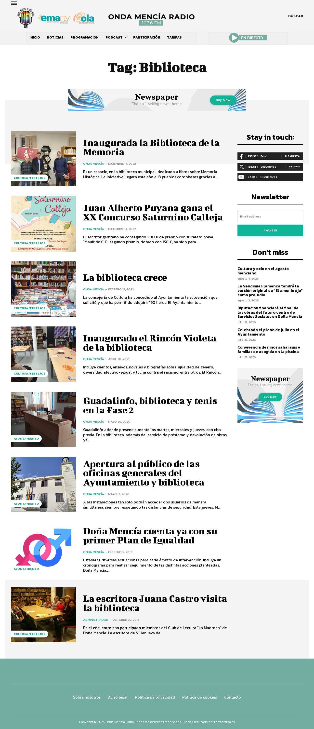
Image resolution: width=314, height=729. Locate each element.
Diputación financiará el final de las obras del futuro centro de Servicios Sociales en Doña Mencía (269, 312)
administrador (95, 619)
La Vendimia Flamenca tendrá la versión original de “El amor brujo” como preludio (270, 290)
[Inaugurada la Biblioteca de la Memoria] (43, 158)
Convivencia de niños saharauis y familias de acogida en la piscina (268, 349)
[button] (295, 16)
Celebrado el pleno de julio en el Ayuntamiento (268, 332)
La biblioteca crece (125, 277)
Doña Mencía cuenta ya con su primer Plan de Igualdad (150, 536)
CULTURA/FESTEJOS (29, 178)
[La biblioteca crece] (43, 289)
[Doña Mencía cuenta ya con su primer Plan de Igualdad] (43, 549)
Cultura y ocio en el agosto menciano (263, 271)
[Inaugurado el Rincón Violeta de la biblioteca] (43, 354)
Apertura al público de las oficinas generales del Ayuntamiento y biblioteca (143, 473)
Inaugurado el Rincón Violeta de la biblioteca (149, 343)
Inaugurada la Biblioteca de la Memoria (151, 147)
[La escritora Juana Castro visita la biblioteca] (43, 614)
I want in (270, 230)
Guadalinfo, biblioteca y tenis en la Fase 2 (150, 405)
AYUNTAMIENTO (26, 438)
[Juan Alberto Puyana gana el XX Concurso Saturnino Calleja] (43, 223)
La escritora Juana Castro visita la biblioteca (155, 603)
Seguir (294, 166)
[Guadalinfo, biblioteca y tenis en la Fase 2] (43, 419)
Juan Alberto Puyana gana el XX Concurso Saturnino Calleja (153, 212)
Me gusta (292, 156)
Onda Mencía (93, 163)
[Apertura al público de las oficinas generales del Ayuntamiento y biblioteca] (43, 484)
